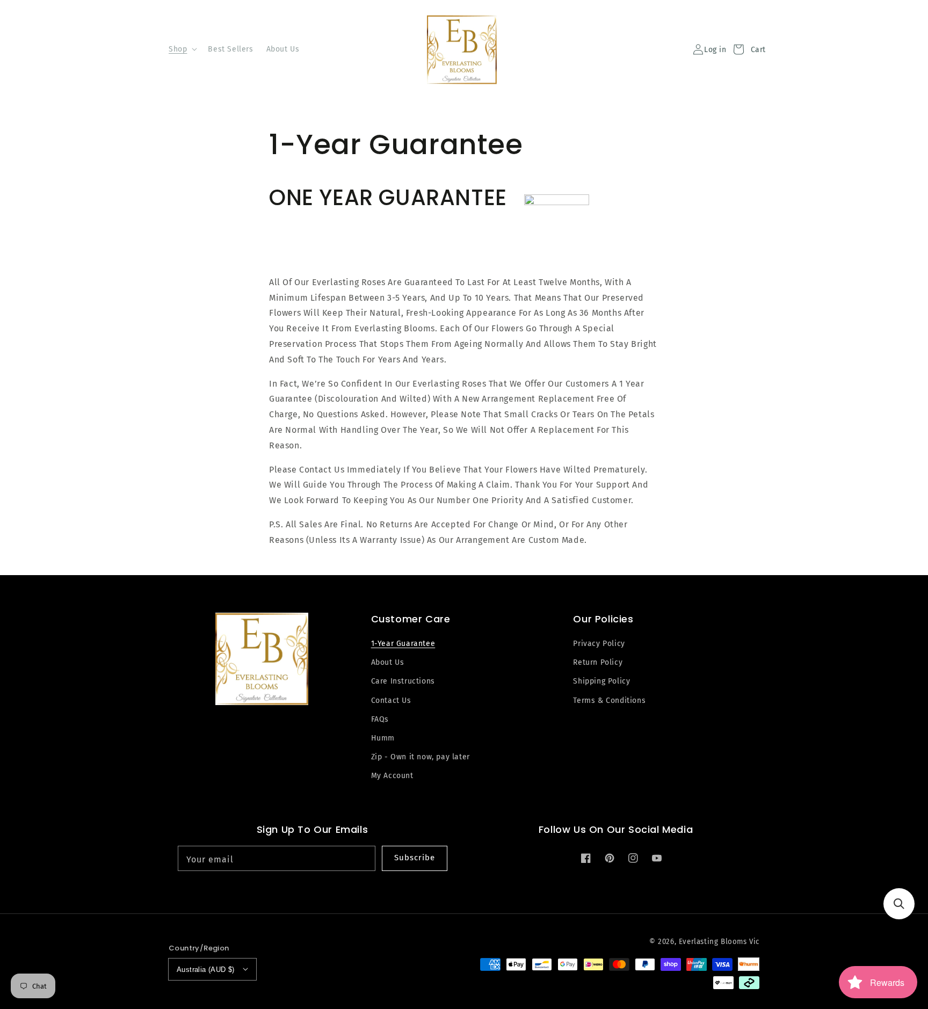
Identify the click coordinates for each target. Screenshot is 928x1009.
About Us (387, 662)
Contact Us (391, 700)
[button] (899, 903)
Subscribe (414, 857)
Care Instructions (403, 681)
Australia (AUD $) (206, 970)
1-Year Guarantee (403, 643)
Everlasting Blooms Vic (719, 942)
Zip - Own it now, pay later (420, 756)
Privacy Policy (599, 643)
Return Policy (597, 662)
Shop (178, 49)
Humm (383, 738)
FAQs (380, 719)
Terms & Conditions (609, 700)
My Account (392, 775)
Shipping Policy (601, 681)
